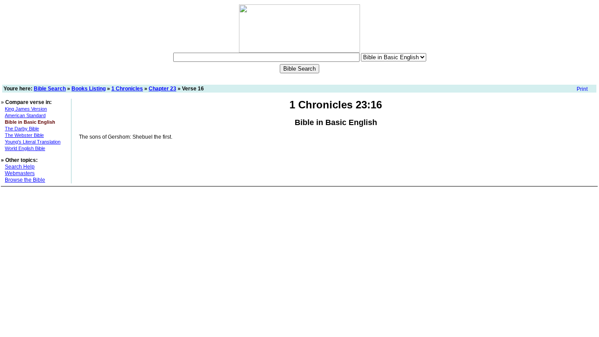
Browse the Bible (25, 180)
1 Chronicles (127, 89)
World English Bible (25, 148)
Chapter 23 (162, 89)
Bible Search (50, 89)
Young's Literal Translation (33, 141)
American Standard (25, 115)
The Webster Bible (24, 135)
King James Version (26, 108)
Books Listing (88, 89)
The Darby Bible (22, 128)
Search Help (20, 167)
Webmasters (20, 173)
